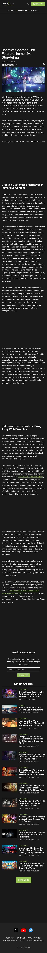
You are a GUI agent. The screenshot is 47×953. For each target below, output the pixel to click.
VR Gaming (23, 690)
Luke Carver (8, 62)
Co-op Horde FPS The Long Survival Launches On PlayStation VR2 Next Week (31, 772)
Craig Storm (24, 713)
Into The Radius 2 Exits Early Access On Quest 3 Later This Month (32, 834)
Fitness (22, 705)
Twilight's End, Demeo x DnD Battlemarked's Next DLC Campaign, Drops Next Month (31, 739)
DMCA (22, 940)
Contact (21, 938)
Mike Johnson (24, 699)
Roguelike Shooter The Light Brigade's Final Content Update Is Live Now (32, 803)
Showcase (35, 10)
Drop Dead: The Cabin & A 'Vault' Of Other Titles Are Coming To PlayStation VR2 (31, 850)
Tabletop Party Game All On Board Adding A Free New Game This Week (31, 865)
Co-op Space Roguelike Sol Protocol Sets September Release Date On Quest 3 (31, 694)
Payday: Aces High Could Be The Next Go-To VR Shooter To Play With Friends (32, 756)
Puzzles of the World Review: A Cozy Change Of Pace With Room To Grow (31, 723)
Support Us (38, 4)
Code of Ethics (10, 940)
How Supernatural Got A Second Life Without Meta (31, 708)
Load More (23, 880)
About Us (10, 938)
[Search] (28, 4)
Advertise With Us (35, 940)
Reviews (11, 10)
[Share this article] (43, 64)
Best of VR (22, 10)
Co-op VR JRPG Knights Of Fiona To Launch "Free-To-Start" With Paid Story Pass (31, 787)
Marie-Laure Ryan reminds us (30, 477)
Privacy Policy (34, 938)
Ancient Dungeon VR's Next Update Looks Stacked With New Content (32, 819)
